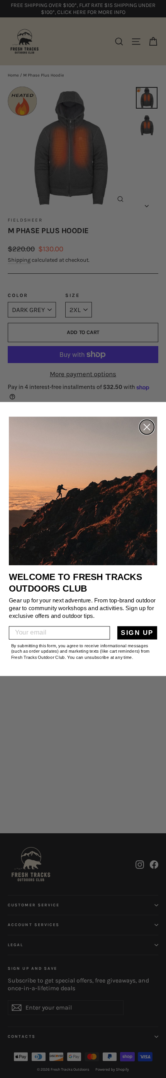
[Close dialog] (146, 427)
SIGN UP (137, 632)
